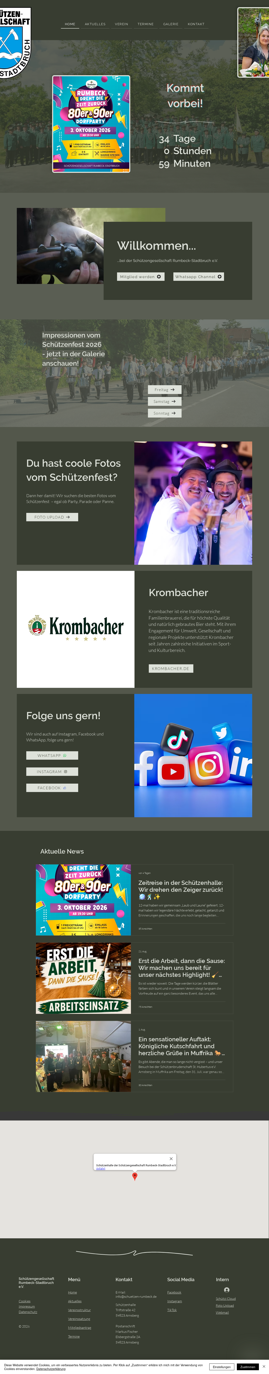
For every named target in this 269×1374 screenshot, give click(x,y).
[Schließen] (263, 1367)
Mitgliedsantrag (79, 1327)
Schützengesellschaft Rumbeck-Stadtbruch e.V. (36, 1283)
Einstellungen (222, 1367)
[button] (121, 24)
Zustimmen (247, 1367)
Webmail (222, 1312)
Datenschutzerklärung (51, 1369)
